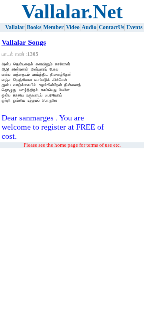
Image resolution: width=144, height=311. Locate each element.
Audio (89, 27)
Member (53, 27)
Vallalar (14, 27)
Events (134, 27)
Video (73, 27)
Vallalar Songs (24, 42)
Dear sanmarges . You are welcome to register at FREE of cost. (53, 126)
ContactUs (111, 27)
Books (34, 27)
